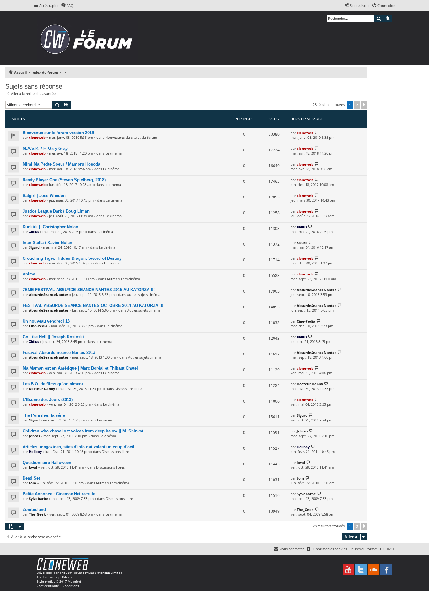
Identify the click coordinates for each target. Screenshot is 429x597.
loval (33, 467)
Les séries (104, 420)
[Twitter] (361, 569)
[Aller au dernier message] (316, 132)
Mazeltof (74, 581)
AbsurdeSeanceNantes (48, 294)
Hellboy (35, 451)
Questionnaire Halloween (47, 462)
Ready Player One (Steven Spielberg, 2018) (64, 179)
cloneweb (37, 137)
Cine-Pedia (38, 325)
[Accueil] (88, 38)
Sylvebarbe (38, 498)
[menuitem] (67, 5)
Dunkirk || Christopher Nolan (50, 227)
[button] (364, 105)
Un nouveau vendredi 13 (46, 321)
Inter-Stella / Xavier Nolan (47, 242)
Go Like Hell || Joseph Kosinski (53, 336)
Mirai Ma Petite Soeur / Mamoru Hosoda (61, 164)
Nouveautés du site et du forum (131, 137)
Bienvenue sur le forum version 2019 (58, 132)
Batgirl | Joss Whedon (44, 195)
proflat (50, 581)
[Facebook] (386, 569)
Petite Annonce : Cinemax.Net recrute (59, 493)
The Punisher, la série (44, 415)
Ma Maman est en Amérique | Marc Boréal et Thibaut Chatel (80, 368)
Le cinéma (113, 153)
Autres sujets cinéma (123, 278)
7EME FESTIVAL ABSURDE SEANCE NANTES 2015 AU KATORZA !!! (89, 289)
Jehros (34, 435)
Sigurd (34, 247)
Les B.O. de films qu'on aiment (53, 384)
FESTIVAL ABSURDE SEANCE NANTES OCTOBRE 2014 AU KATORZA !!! (93, 305)
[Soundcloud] (373, 569)
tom (32, 482)
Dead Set (31, 478)
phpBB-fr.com (64, 577)
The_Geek (37, 514)
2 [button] (357, 105)
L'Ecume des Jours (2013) (48, 399)
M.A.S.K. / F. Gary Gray (45, 148)
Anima (29, 274)
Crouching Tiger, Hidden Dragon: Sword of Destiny (72, 258)
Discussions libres (129, 388)
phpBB (64, 572)
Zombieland (34, 509)
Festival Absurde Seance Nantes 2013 (59, 352)
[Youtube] (348, 569)
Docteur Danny (42, 388)
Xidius (34, 231)
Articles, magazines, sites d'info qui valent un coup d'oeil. (79, 446)
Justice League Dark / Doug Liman (56, 211)
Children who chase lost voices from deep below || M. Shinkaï (83, 431)
